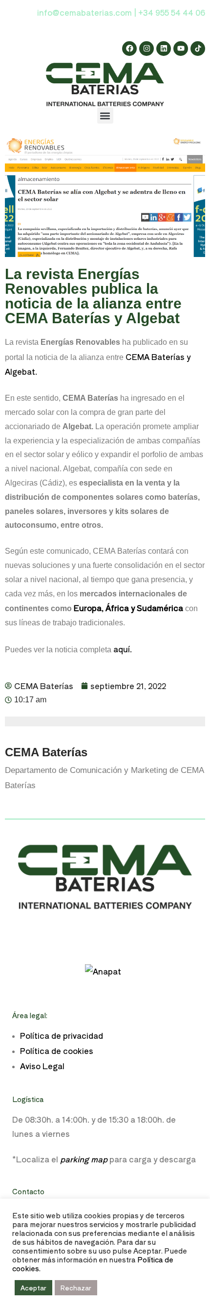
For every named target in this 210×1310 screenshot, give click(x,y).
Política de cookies (56, 1050)
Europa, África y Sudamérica (128, 608)
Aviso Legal (42, 1066)
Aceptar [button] (33, 1287)
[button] (105, 115)
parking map (83, 1159)
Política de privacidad (61, 1035)
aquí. (121, 649)
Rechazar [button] (76, 1287)
